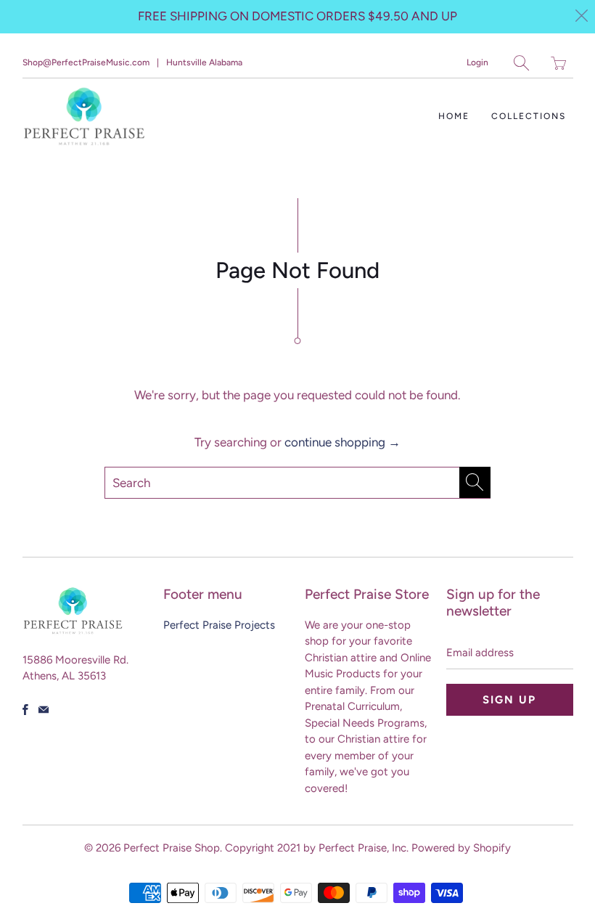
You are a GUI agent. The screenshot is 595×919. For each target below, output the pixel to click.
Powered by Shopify (461, 847)
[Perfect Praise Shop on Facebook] (25, 709)
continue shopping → (342, 442)
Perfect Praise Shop (171, 847)
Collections (528, 116)
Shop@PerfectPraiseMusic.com (85, 62)
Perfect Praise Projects (219, 625)
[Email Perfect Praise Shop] (43, 709)
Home (453, 116)
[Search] (521, 63)
